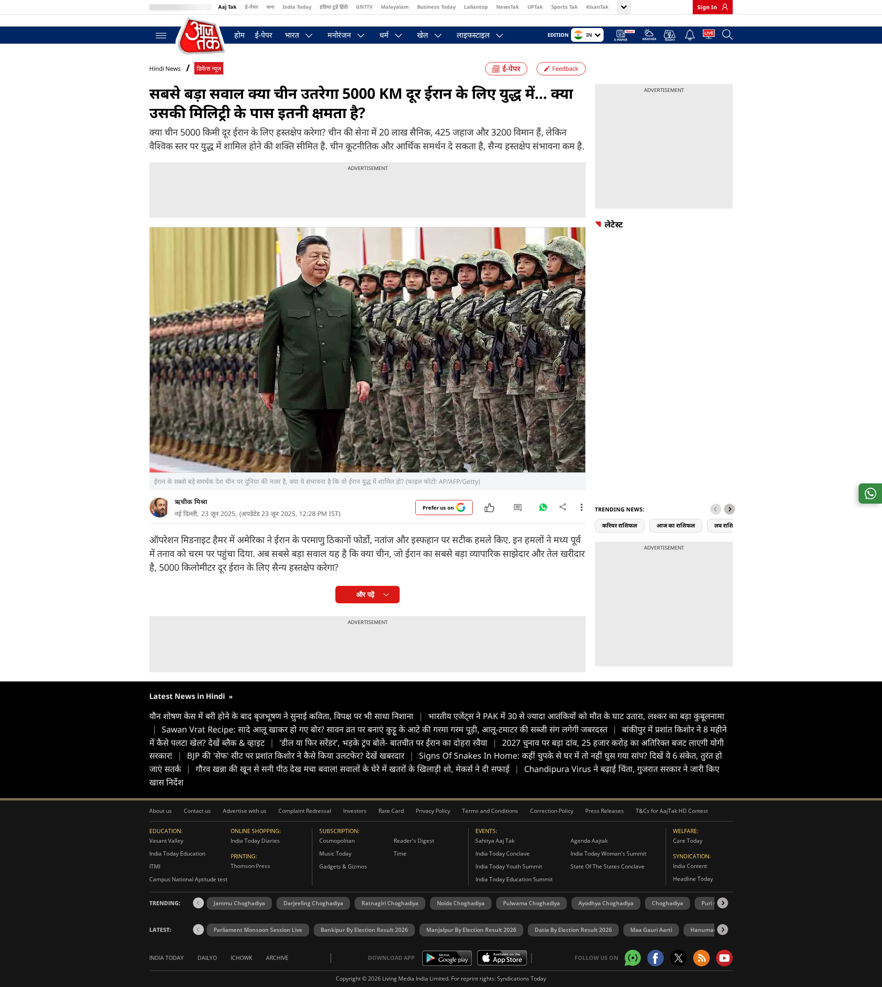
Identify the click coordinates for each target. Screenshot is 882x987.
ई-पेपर (251, 6)
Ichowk (241, 958)
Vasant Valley (166, 841)
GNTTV (364, 6)
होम (239, 35)
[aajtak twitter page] (678, 958)
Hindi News (165, 68)
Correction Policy (551, 811)
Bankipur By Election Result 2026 (364, 930)
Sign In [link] (707, 7)
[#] (543, 509)
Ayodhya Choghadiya (605, 903)
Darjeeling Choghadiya (313, 903)
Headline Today (693, 879)
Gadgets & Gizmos (343, 866)
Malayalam (395, 6)
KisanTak (597, 6)
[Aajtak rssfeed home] (701, 958)
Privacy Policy (433, 811)
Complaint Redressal (304, 811)
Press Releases (604, 811)
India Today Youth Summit (508, 866)
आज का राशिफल (675, 525)
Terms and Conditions (490, 811)
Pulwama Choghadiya (531, 903)
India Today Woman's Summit (608, 853)
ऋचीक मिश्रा (191, 501)
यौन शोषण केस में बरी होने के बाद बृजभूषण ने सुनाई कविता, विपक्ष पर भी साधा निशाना (286, 715)
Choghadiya (667, 903)
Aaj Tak (227, 6)
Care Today (687, 841)
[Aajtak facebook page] (655, 958)
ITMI (154, 866)
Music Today (335, 853)
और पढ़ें (365, 594)
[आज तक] (202, 36)
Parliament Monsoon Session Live (258, 930)
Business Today (436, 6)
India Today (297, 6)
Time (400, 853)
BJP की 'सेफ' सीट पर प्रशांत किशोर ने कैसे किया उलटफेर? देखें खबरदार (300, 755)
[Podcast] (670, 35)
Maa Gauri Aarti (651, 930)
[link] (722, 7)
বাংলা (270, 6)
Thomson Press (250, 866)
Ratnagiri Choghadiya (390, 903)
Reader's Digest (414, 841)
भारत (292, 35)
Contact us (197, 811)
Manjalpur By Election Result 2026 (471, 930)
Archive (277, 958)
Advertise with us (244, 811)
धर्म (384, 35)
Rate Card (391, 811)
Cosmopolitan (337, 841)
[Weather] (649, 36)
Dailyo (207, 958)
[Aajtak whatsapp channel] (633, 958)
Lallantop (476, 6)
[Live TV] (709, 35)
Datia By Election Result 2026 (573, 930)
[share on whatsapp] (870, 493)
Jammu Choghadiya (239, 903)
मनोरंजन (339, 35)
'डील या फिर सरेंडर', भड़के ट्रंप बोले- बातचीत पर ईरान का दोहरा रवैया (388, 742)
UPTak (535, 6)
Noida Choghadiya (461, 903)
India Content (690, 866)
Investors (355, 811)
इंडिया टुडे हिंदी (334, 6)
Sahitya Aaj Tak (494, 841)
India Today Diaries (255, 841)
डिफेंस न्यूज (209, 68)
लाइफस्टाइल (473, 35)
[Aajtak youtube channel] (724, 958)
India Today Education (177, 853)
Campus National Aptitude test (188, 879)
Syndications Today (521, 978)
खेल (422, 35)
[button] (729, 509)
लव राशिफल (728, 525)
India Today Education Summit (514, 879)
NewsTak (507, 6)
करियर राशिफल (619, 525)
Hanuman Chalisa (714, 930)
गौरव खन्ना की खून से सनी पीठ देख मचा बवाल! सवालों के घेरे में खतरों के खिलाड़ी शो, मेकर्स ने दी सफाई (357, 768)
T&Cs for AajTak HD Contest (672, 811)
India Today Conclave (502, 853)
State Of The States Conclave (608, 866)
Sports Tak (564, 6)
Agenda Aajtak (589, 841)
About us (160, 811)
